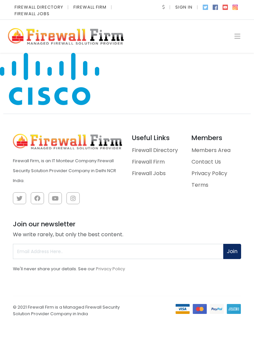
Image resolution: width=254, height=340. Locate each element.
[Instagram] (235, 6)
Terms (199, 185)
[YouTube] (225, 6)
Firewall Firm (89, 7)
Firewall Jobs (32, 14)
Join (232, 251)
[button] (163, 7)
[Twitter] (205, 6)
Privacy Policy (209, 173)
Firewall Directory (39, 7)
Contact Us (206, 162)
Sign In (183, 7)
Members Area (211, 150)
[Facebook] (215, 6)
